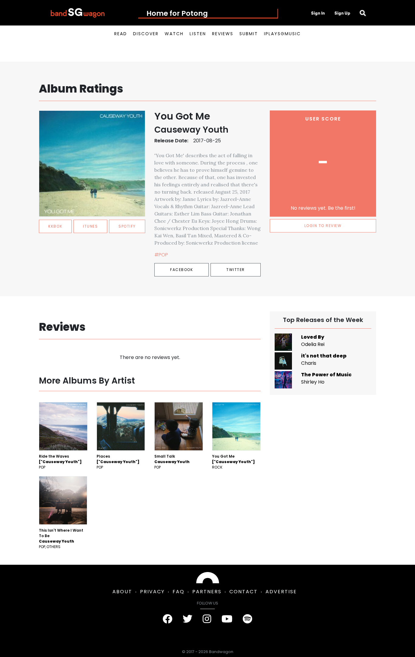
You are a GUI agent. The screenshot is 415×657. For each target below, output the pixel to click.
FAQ (178, 591)
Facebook (181, 269)
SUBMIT (248, 34)
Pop (42, 467)
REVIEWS (222, 34)
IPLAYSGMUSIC (282, 34)
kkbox (55, 226)
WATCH (174, 34)
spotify (127, 226)
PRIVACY (152, 591)
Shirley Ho (312, 381)
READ (120, 34)
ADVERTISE (281, 591)
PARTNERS (206, 591)
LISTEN (198, 34)
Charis (308, 363)
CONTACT (243, 591)
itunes (90, 226)
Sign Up (342, 13)
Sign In (318, 13)
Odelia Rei (312, 344)
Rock (217, 467)
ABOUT (122, 591)
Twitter (235, 269)
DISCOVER (146, 34)
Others (53, 546)
